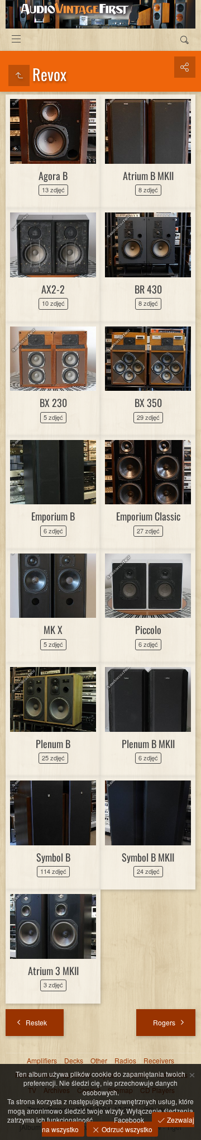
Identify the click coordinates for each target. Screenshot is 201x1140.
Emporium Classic (148, 516)
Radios (125, 1060)
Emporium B (53, 516)
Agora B (53, 175)
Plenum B (53, 743)
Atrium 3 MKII (53, 970)
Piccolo (148, 629)
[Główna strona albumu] (100, 14)
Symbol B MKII (148, 857)
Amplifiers (42, 1060)
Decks (73, 1060)
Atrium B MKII (148, 175)
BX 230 (53, 402)
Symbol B (53, 857)
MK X (53, 629)
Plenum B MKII (148, 743)
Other (98, 1060)
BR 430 (148, 289)
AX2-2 (53, 289)
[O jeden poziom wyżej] (19, 75)
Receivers (158, 1060)
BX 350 (148, 402)
